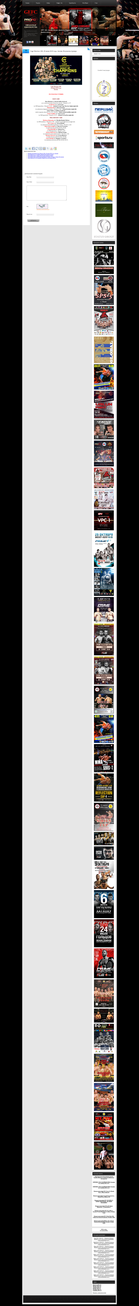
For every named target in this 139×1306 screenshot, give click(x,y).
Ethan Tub (96, 1246)
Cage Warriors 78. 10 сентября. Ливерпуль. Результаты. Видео (42, 158)
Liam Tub (96, 1238)
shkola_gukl (96, 1254)
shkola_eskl (96, 1274)
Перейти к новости (46, 32)
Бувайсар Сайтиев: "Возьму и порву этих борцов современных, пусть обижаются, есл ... (104, 1239)
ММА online (104, 1229)
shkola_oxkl (96, 1262)
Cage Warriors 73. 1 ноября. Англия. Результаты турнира (41, 154)
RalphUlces (96, 1242)
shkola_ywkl (96, 1266)
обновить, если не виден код (43, 209)
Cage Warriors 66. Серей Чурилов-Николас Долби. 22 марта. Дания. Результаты (46, 156)
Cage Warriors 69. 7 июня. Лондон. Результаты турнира (40, 155)
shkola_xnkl (96, 1258)
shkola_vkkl (96, 1270)
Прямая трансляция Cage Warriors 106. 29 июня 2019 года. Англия (43, 153)
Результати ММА (104, 1230)
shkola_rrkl (96, 1250)
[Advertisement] (55, 164)
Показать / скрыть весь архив (99, 1292)
